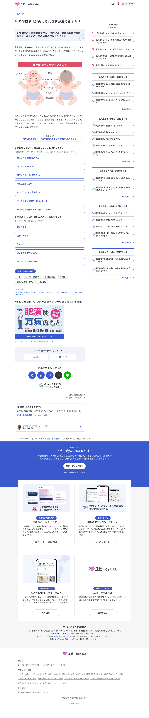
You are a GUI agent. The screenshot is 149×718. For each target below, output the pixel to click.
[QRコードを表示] (41, 375)
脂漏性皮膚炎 (50, 277)
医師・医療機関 (77, 634)
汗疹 (18, 277)
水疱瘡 (62, 277)
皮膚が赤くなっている (25, 282)
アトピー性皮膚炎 (32, 277)
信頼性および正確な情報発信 (58, 636)
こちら (72, 639)
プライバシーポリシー (29, 152)
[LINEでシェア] (67, 375)
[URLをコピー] (32, 375)
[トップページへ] (74, 656)
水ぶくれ (42, 282)
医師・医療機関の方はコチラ (74, 473)
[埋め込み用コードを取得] (50, 375)
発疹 (38, 47)
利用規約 (18, 152)
